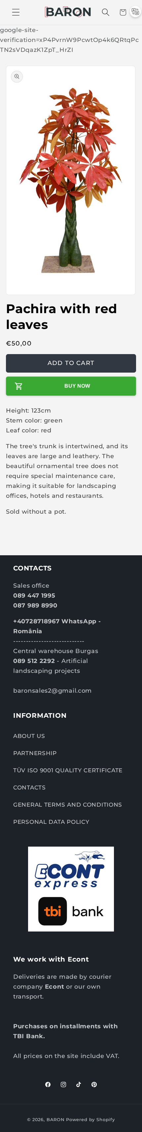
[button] (16, 12)
